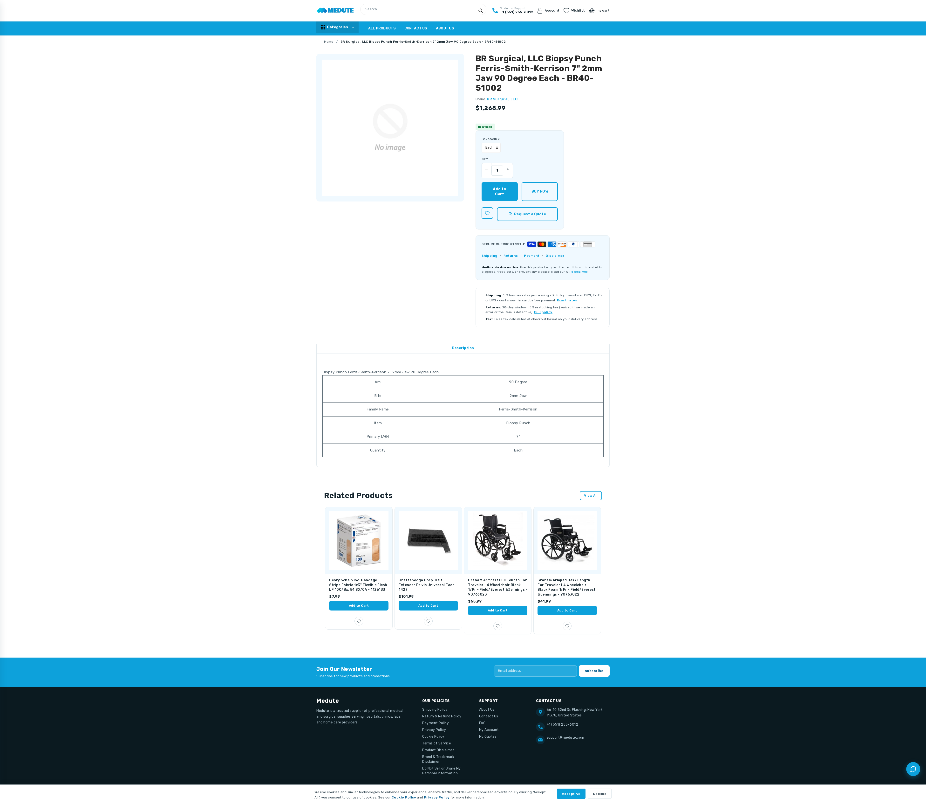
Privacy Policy (434, 730)
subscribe (594, 671)
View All (591, 495)
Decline (600, 794)
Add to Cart (359, 605)
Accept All (571, 794)
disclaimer (579, 271)
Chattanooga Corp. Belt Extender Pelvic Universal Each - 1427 (428, 585)
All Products (382, 28)
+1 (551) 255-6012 (562, 724)
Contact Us (415, 28)
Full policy (543, 312)
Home (328, 41)
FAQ (482, 723)
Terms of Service (436, 743)
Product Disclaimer (438, 750)
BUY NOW (539, 191)
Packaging (491, 138)
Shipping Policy (435, 710)
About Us (445, 28)
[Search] (480, 10)
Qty (485, 159)
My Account (489, 730)
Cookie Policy (433, 737)
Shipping (489, 255)
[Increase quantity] (508, 168)
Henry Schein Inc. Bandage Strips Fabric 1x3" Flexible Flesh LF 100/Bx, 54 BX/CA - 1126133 (358, 585)
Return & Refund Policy (441, 716)
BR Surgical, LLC (502, 99)
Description (463, 348)
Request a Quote (530, 214)
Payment (532, 255)
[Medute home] (335, 11)
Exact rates (567, 300)
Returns (511, 255)
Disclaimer (555, 255)
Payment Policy (435, 723)
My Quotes (488, 737)
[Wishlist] (487, 213)
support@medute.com (565, 738)
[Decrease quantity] (486, 168)
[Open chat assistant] (913, 769)
